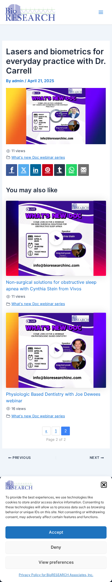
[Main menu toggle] (101, 12)
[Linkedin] (35, 170)
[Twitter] (23, 170)
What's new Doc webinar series (38, 157)
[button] (104, 485)
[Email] (83, 170)
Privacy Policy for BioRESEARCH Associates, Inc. (56, 575)
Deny (56, 547)
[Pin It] (47, 170)
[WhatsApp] (71, 170)
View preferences (56, 562)
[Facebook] (11, 170)
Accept (56, 532)
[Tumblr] (59, 170)
